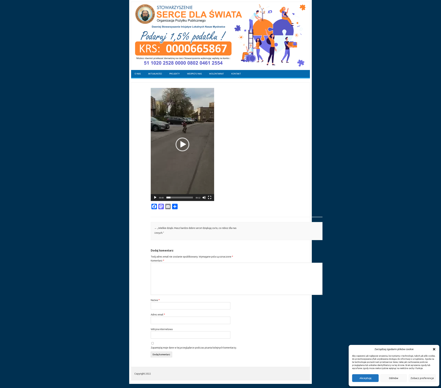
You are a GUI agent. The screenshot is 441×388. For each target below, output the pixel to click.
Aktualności (155, 74)
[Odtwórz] (155, 197)
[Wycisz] (204, 197)
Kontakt (236, 74)
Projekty (174, 74)
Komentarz (157, 260)
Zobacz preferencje (422, 378)
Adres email (158, 314)
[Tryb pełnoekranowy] (209, 197)
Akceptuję (365, 378)
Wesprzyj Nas (194, 74)
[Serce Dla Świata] (220, 69)
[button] (434, 349)
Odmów (393, 378)
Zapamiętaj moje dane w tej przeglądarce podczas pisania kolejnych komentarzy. (194, 347)
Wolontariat (216, 74)
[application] (182, 144)
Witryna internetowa (162, 329)
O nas (138, 74)
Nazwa (155, 300)
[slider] (179, 197)
